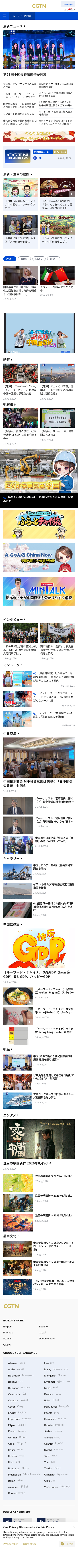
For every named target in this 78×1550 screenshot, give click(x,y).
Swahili (53, 1449)
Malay (56, 1369)
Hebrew (16, 1456)
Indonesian (24, 1474)
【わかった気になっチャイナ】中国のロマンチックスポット (20, 204)
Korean (16, 1493)
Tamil (50, 1456)
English (7, 1326)
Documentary (47, 1338)
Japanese (18, 1486)
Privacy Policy (10, 1544)
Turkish (52, 1468)
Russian (53, 1425)
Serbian (53, 1431)
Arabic (16, 1369)
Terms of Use (29, 1544)
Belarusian (21, 1375)
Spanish (53, 1443)
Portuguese (56, 1406)
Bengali (15, 1381)
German (17, 1437)
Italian (16, 1480)
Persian (52, 1394)
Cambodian (17, 1394)
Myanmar (57, 1381)
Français (8, 1332)
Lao (49, 1363)
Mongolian (55, 1375)
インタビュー (13, 619)
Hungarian (18, 1468)
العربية (42, 1332)
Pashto (51, 1412)
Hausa (15, 1449)
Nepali (51, 1387)
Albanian (17, 1363)
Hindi (14, 1462)
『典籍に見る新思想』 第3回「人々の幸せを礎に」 (20, 239)
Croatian (18, 1400)
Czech (15, 1406)
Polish (51, 1400)
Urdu (50, 1480)
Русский (7, 1338)
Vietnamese (57, 1486)
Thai (49, 1462)
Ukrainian (56, 1474)
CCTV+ (7, 1344)
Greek (17, 1443)
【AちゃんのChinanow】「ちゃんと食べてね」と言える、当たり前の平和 (57, 204)
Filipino (17, 1425)
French (17, 1431)
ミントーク (11, 664)
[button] (7, 490)
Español (43, 1326)
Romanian (55, 1418)
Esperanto (19, 1418)
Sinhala (52, 1437)
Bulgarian (19, 1387)
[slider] (40, 158)
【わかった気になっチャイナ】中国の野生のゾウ (57, 239)
